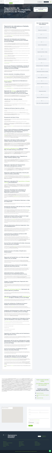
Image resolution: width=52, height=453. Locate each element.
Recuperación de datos (42, 91)
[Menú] (51, 2)
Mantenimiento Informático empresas (42, 71)
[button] (50, 451)
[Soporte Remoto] (36, 393)
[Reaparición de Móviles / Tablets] (42, 50)
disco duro (28, 209)
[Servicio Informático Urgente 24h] (36, 395)
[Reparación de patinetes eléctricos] (42, 82)
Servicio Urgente (8, 80)
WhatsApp (12, 35)
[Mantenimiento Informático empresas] (42, 70)
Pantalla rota (5, 55)
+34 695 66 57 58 (41, 10)
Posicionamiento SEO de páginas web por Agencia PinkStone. (29, 451)
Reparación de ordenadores (42, 30)
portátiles (15, 246)
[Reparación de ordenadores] (42, 28)
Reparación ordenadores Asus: (11, 148)
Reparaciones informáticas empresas (42, 97)
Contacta (5, 35)
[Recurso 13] (2, 2)
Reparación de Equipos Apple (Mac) (12, 289)
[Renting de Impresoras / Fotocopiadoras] (42, 63)
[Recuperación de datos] (42, 88)
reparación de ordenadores (13, 358)
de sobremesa (18, 196)
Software (13, 91)
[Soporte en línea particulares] (42, 43)
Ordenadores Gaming (7, 321)
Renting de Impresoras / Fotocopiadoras (42, 65)
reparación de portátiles (27, 175)
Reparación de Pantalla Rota (7, 86)
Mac (4, 176)
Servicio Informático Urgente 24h (43, 396)
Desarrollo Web (40, 397)
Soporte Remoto (40, 393)
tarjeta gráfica (13, 219)
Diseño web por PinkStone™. (18, 451)
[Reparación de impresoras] (42, 57)
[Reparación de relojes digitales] (42, 75)
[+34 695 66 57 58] (37, 10)
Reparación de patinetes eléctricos (42, 83)
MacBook (12, 306)
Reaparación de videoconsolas (42, 37)
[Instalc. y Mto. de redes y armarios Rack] (42, 101)
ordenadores (14, 196)
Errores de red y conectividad (7, 62)
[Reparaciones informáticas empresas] (42, 95)
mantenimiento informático (8, 76)
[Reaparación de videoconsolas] (42, 35)
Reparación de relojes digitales (42, 77)
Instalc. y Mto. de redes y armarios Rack (42, 103)
